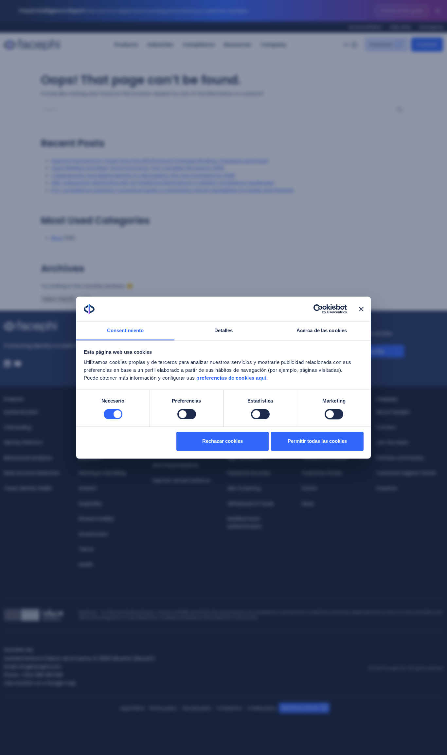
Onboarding (17, 427)
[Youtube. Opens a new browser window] (17, 363)
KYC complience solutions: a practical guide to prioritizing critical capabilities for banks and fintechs (172, 190)
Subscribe (372, 351)
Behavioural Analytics (28, 458)
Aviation (88, 488)
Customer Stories (322, 473)
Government (93, 534)
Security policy (196, 708)
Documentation (365, 27)
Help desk (400, 27)
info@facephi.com (39, 666)
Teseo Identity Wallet (28, 488)
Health (86, 564)
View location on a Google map (40, 683)
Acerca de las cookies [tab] (321, 330)
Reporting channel (299, 707)
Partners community (400, 458)
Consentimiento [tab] (125, 330)
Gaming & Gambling (102, 473)
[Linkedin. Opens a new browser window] (7, 363)
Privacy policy (163, 708)
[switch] (186, 414)
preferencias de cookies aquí (231, 378)
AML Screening (243, 488)
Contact (386, 427)
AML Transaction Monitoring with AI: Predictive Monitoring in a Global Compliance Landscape (162, 182)
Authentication (21, 412)
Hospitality (90, 503)
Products (126, 44)
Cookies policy (261, 708)
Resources (237, 44)
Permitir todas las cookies (317, 441)
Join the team (392, 442)
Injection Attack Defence (181, 480)
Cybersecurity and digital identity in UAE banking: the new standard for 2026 (143, 175)
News (308, 503)
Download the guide (401, 11)
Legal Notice (132, 708)
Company (273, 44)
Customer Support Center (406, 473)
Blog (56, 237)
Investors (386, 488)
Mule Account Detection (32, 473)
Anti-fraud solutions (175, 465)
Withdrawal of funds (250, 503)
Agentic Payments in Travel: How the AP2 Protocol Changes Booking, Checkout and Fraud (159, 160)
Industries (160, 44)
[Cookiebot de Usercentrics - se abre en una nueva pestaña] (318, 309)
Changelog (431, 27)
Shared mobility (96, 518)
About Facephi (392, 412)
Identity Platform (23, 442)
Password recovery (248, 473)
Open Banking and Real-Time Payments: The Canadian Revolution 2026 (137, 167)
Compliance (199, 44)
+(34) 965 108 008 (42, 675)
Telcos (86, 549)
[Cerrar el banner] (361, 309)
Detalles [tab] (223, 330)
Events (309, 488)
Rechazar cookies (222, 441)
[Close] (438, 11)
